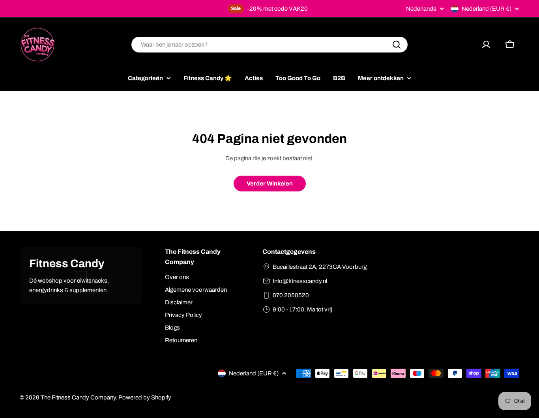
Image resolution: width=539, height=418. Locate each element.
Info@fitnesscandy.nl (300, 281)
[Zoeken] (396, 44)
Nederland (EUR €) (486, 9)
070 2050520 (291, 295)
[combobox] (269, 44)
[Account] (486, 44)
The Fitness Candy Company (78, 397)
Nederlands (421, 9)
